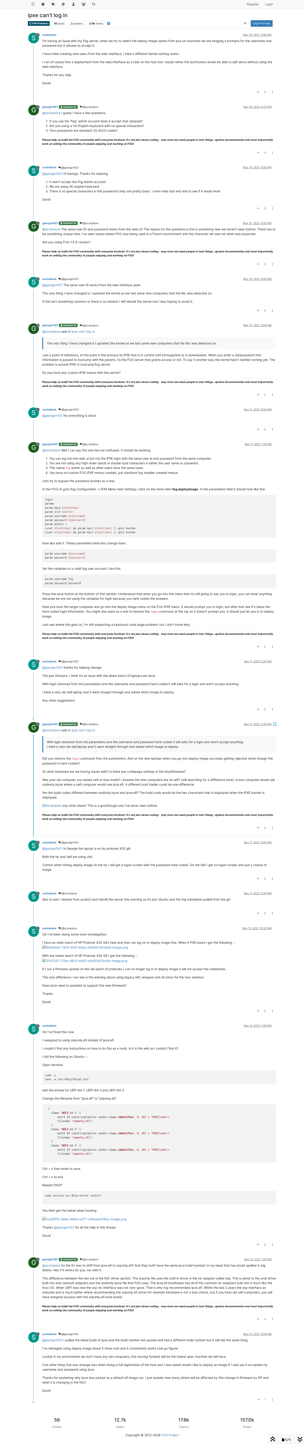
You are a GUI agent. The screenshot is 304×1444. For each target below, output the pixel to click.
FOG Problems (40, 23)
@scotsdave (90, 107)
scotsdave (49, 34)
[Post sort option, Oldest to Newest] (245, 23)
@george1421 (70, 167)
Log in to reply (262, 23)
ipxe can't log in (82, 331)
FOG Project (170, 1435)
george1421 (50, 107)
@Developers (52, 805)
